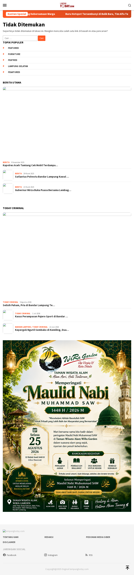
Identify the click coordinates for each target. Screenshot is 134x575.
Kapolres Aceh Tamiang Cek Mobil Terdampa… (30, 165)
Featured (13, 48)
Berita (6, 162)
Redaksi (48, 537)
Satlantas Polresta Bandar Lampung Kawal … (42, 176)
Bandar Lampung (23, 327)
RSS (90, 555)
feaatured (14, 72)
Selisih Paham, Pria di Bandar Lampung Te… (29, 305)
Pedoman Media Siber (98, 537)
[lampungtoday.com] (67, 4)
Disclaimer (9, 542)
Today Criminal (10, 302)
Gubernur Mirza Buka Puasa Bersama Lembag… (43, 190)
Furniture (14, 54)
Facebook (11, 555)
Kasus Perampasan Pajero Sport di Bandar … (41, 316)
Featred (12, 60)
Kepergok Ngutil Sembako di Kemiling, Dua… (42, 329)
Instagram (53, 555)
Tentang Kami (10, 537)
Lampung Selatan (18, 66)
